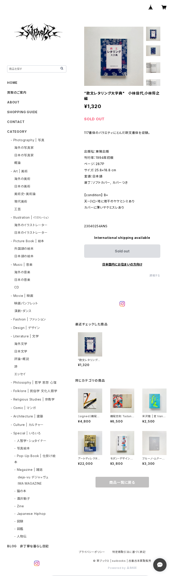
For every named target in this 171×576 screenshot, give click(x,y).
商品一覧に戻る (122, 482)
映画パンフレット (26, 303)
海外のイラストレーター (31, 225)
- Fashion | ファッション (28, 319)
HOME (12, 83)
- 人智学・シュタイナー (30, 441)
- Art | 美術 (19, 171)
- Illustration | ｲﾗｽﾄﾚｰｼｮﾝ (30, 217)
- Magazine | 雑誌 (28, 469)
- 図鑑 (18, 529)
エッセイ (20, 374)
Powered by (117, 568)
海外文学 (20, 344)
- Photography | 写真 (27, 140)
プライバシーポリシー (92, 552)
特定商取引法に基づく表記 (129, 552)
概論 (17, 163)
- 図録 (18, 521)
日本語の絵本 (24, 256)
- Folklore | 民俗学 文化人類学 (34, 391)
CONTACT (16, 122)
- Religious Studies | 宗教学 (33, 399)
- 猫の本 (20, 491)
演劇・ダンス (23, 311)
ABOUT (13, 102)
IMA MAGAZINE (30, 483)
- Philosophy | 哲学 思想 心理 (34, 382)
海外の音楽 (22, 272)
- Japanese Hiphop (30, 514)
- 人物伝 (20, 536)
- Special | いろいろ (26, 433)
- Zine (19, 506)
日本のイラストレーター (31, 232)
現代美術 (20, 201)
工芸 (17, 209)
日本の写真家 (24, 155)
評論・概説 (21, 359)
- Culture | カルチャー (27, 425)
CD (16, 287)
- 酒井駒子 (22, 498)
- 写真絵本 (22, 448)
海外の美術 (22, 179)
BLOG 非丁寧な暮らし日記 (28, 546)
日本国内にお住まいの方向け (122, 264)
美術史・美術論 (25, 194)
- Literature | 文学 (25, 336)
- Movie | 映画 (22, 296)
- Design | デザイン (25, 328)
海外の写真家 (24, 147)
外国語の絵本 (24, 248)
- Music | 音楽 (22, 264)
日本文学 (20, 351)
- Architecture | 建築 (27, 416)
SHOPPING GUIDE (22, 112)
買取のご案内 (16, 92)
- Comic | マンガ (23, 408)
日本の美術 (22, 186)
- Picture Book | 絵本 (27, 241)
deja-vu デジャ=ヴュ (33, 477)
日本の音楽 (22, 280)
